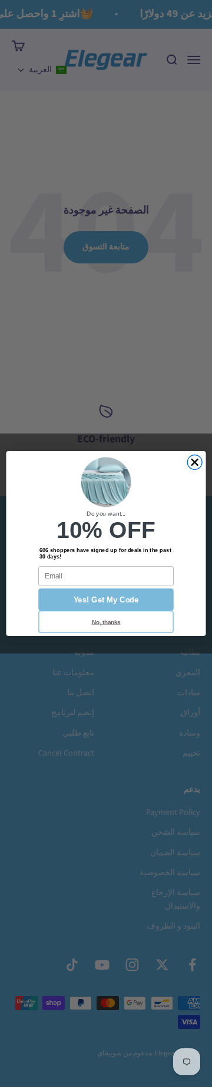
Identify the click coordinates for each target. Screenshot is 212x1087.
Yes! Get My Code (106, 599)
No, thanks (106, 621)
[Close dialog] (194, 462)
